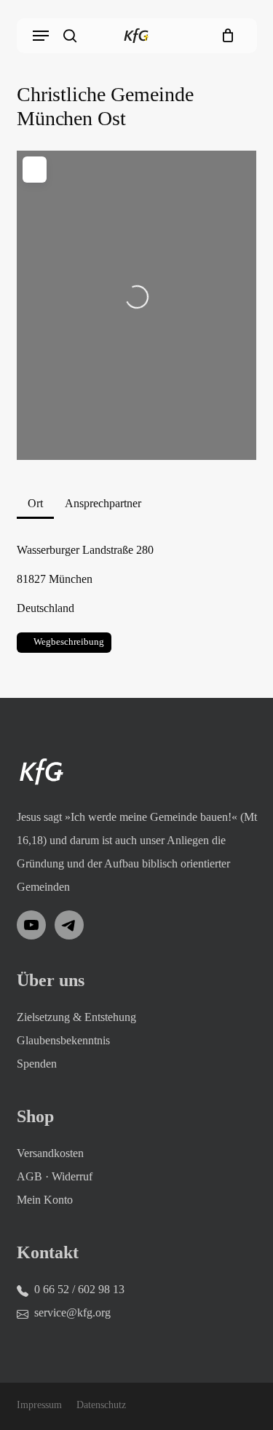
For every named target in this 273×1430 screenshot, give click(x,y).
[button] (41, 35)
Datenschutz (101, 1404)
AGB (29, 1176)
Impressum (39, 1404)
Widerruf (72, 1176)
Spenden (37, 1063)
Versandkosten (50, 1153)
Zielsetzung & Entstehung (76, 1017)
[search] (70, 35)
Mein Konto (45, 1199)
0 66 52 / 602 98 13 (79, 1289)
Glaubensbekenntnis (63, 1040)
